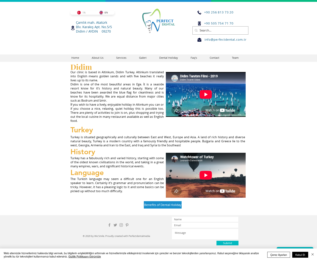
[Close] (312, 254)
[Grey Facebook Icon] (109, 225)
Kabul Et (300, 255)
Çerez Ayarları (278, 255)
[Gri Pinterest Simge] (127, 225)
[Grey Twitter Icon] (115, 225)
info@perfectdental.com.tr (226, 39)
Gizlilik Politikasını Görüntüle (84, 256)
